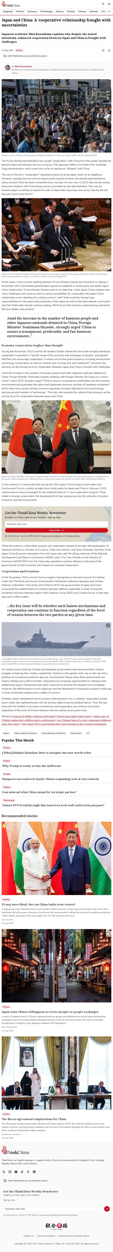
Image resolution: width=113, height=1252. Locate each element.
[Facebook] (28, 1172)
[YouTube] (16, 1172)
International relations (54, 733)
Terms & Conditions (46, 1235)
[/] (11, 4)
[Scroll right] (109, 11)
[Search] (103, 4)
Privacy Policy (73, 536)
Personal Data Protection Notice (73, 1235)
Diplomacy (76, 733)
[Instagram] (10, 1172)
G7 (88, 733)
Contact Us (29, 1235)
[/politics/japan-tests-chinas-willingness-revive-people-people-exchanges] (56, 965)
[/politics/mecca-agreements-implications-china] (56, 1073)
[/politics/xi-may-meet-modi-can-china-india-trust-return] (56, 858)
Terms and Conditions (51, 536)
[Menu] (109, 4)
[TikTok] (22, 1172)
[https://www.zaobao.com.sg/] (56, 1226)
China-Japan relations (25, 733)
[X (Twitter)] (4, 1172)
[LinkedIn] (34, 1172)
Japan (6, 733)
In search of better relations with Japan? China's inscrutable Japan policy (52, 716)
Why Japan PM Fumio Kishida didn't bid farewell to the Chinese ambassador (64, 724)
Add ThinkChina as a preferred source (27, 55)
